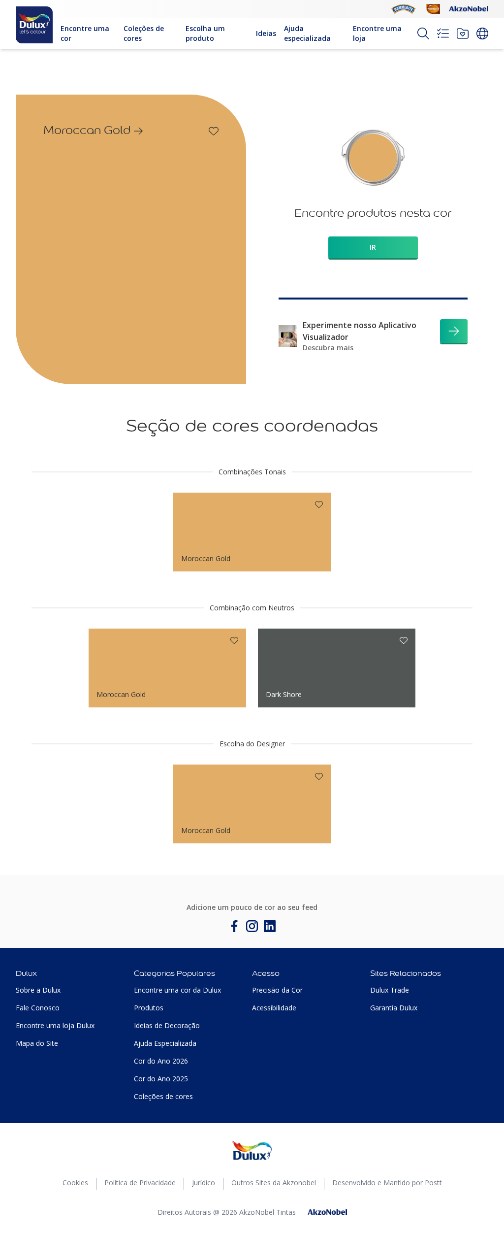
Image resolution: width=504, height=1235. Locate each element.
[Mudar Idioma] (482, 33)
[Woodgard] (433, 9)
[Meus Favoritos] (463, 33)
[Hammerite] (403, 9)
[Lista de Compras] (443, 33)
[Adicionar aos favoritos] (214, 131)
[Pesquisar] (423, 33)
